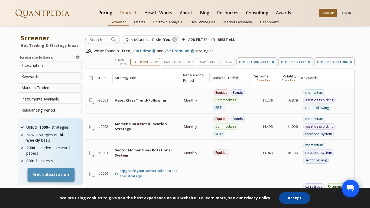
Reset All (226, 39)
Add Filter (197, 39)
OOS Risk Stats (294, 62)
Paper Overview (145, 62)
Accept (294, 197)
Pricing (105, 13)
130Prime (141, 50)
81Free (123, 50)
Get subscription (51, 174)
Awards (283, 13)
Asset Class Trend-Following (140, 100)
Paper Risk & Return (216, 62)
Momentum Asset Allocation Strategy (141, 126)
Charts (139, 22)
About (186, 13)
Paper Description (179, 62)
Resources (227, 13)
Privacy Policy (257, 197)
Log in (345, 13)
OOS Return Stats (255, 62)
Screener (118, 22)
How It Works (158, 13)
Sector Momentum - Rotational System (143, 153)
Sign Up (328, 13)
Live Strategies (202, 22)
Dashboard (269, 22)
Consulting (257, 13)
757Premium (177, 50)
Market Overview (237, 22)
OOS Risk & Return (333, 62)
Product (128, 13)
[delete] (78, 57)
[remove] (175, 40)
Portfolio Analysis (167, 22)
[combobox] (50, 65)
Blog (204, 13)
